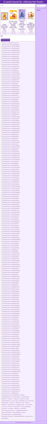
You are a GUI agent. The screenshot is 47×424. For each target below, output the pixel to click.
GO (41, 7)
